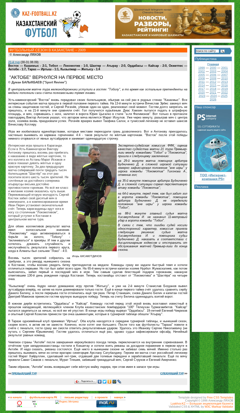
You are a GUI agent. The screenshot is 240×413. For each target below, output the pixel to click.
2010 (224, 78)
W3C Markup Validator (219, 406)
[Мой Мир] (114, 382)
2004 (224, 71)
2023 (202, 96)
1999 (201, 68)
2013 (224, 82)
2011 (202, 82)
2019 (224, 89)
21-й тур (14, 62)
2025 (224, 96)
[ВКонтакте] (99, 382)
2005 (201, 75)
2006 (213, 75)
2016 (224, 85)
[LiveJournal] (119, 382)
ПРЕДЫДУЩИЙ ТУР (24, 373)
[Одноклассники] (109, 382)
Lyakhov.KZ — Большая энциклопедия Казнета (202, 403)
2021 (213, 92)
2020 (201, 92)
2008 (201, 78)
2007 (224, 75)
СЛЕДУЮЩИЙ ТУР (172, 373)
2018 (213, 89)
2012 (213, 82)
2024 (213, 96)
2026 (213, 99)
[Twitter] (104, 382)
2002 (201, 71)
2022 (224, 92)
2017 (201, 89)
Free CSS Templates (220, 397)
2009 (213, 78)
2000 (213, 68)
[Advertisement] (213, 259)
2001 (224, 68)
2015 (213, 85)
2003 (213, 71)
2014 (201, 85)
